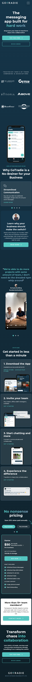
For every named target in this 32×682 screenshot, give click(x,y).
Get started (9, 406)
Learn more (8, 202)
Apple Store (9, 370)
